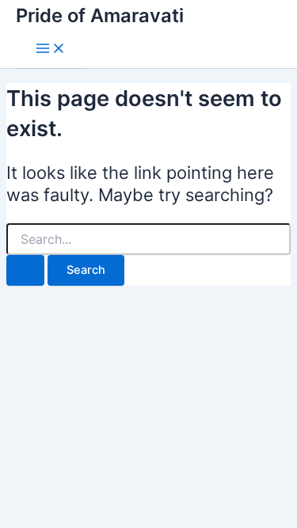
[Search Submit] (25, 270)
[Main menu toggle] (51, 49)
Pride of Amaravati (100, 15)
